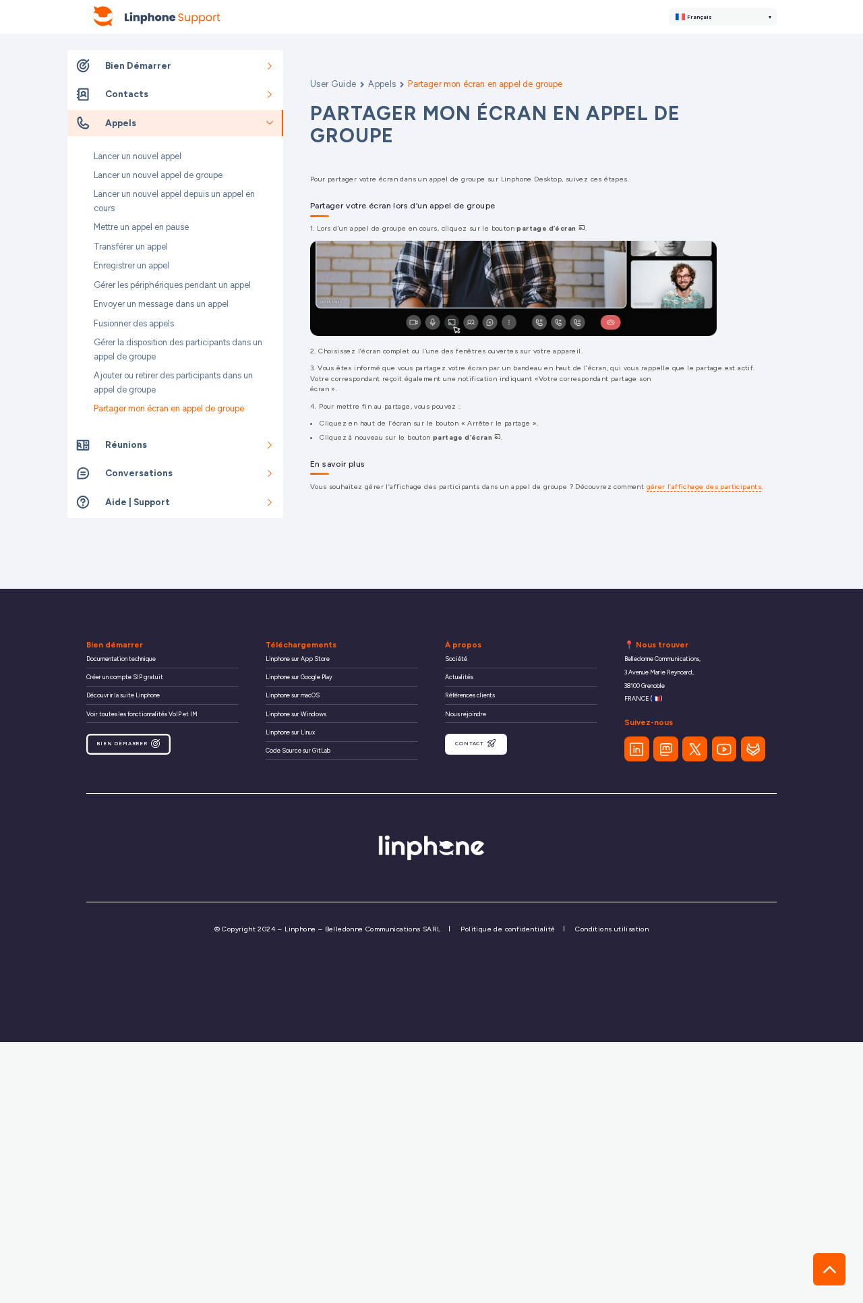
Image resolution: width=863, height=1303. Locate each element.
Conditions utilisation (612, 929)
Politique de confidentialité (507, 929)
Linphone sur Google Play (299, 677)
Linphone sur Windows (296, 714)
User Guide (333, 84)
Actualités (459, 677)
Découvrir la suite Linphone (123, 695)
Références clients (470, 695)
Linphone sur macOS (293, 695)
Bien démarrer (121, 744)
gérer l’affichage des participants (704, 486)
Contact (469, 744)
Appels (382, 84)
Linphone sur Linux (290, 732)
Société (456, 658)
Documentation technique (121, 658)
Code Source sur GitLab (298, 750)
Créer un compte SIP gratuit (124, 677)
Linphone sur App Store (298, 658)
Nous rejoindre (465, 714)
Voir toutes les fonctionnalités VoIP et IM (142, 714)
